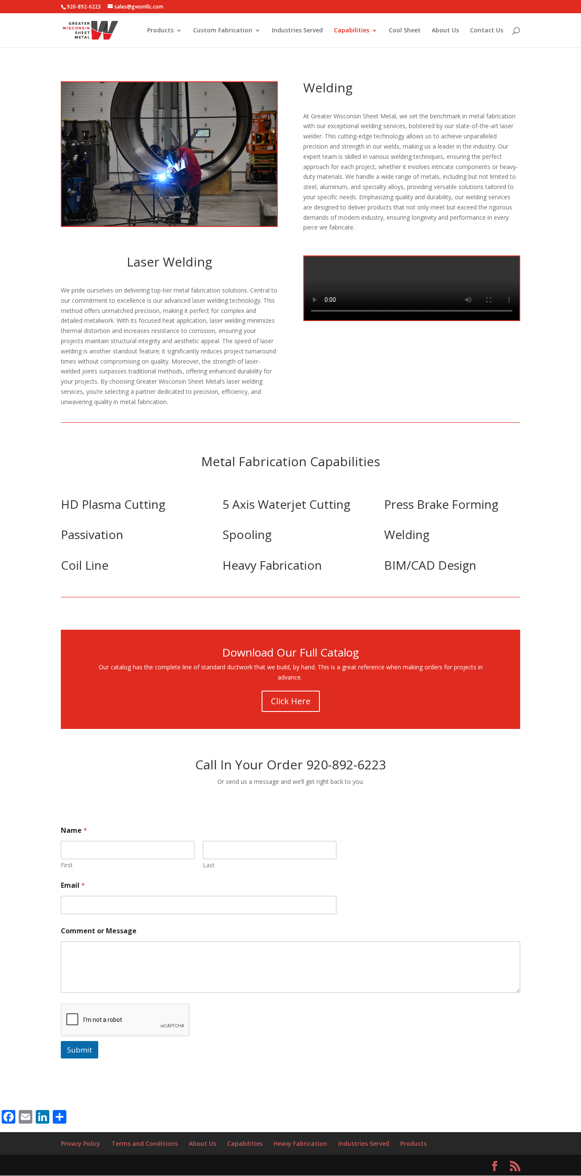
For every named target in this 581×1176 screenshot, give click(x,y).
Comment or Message (99, 931)
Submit (79, 1050)
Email (73, 885)
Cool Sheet (405, 30)
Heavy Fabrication (300, 1143)
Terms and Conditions (144, 1143)
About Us (445, 30)
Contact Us (486, 30)
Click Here (290, 701)
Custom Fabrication (222, 30)
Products (160, 30)
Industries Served (297, 30)
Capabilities (351, 30)
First (67, 865)
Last (209, 865)
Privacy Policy (80, 1143)
